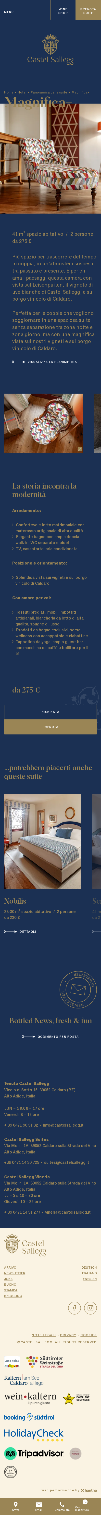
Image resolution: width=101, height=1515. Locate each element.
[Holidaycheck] (34, 1435)
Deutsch (89, 1267)
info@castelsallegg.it (63, 1125)
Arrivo (10, 1267)
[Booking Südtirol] (29, 1417)
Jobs (8, 1279)
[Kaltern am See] (23, 1380)
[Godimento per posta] (78, 989)
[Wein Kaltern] (30, 1398)
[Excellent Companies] (76, 1398)
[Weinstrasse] (44, 1362)
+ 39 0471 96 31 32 (21, 1125)
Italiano (89, 1273)
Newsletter (14, 1273)
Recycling (13, 1296)
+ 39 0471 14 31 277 (22, 1212)
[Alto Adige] (12, 1362)
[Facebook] (74, 1308)
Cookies (88, 1335)
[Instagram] (90, 1308)
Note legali (44, 1335)
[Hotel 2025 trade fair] (10, 1472)
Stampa (10, 1290)
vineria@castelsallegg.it (68, 1212)
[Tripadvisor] (33, 1453)
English (90, 1279)
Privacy (68, 1335)
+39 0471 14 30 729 (21, 1162)
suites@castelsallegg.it (66, 1162)
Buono (10, 1284)
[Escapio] (75, 1453)
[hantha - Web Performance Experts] (89, 1490)
